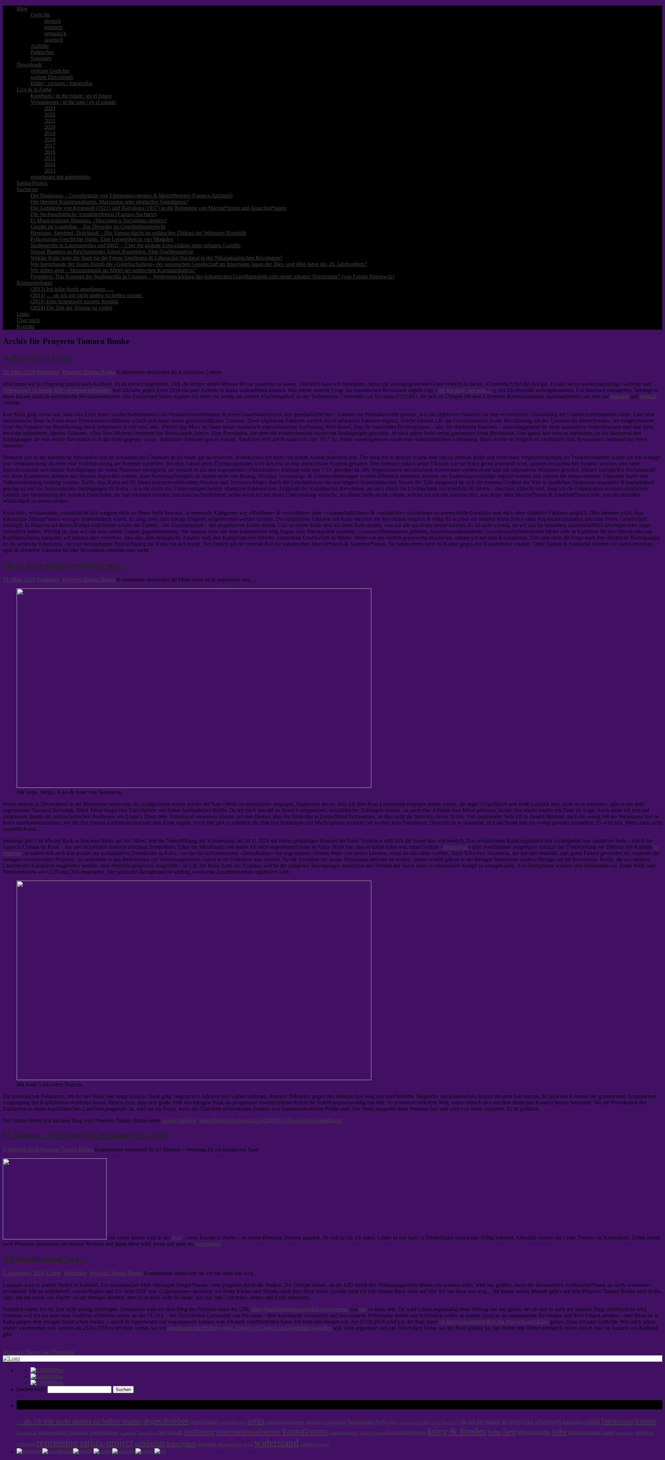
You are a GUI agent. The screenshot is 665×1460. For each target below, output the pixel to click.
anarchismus (204, 1422)
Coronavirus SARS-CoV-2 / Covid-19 (428, 1422)
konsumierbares (406, 1432)
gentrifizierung (103, 1432)
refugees (26, 1444)
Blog (22, 8)
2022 (49, 114)
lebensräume (533, 1432)
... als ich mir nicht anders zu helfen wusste (79, 1421)
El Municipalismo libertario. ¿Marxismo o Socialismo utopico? (98, 220)
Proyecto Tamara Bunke (88, 372)
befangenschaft (366, 1421)
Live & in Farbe (34, 89)
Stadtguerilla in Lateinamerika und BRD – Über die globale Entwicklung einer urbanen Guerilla (135, 245)
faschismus (617, 1421)
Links (23, 314)
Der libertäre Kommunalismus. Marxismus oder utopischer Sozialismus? (109, 202)
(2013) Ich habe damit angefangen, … (72, 289)
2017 (49, 146)
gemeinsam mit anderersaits (60, 177)
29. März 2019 (19, 372)
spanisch (53, 40)
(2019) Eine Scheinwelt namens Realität (74, 301)
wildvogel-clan (314, 1444)
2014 (49, 164)
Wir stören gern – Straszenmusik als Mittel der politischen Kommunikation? (112, 270)
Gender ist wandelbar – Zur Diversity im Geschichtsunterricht (97, 227)
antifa (256, 1421)
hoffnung (199, 1431)
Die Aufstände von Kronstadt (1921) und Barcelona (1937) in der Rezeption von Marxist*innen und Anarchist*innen (158, 208)
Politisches (42, 52)
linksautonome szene (591, 1432)
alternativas (455, 847)
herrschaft (170, 1432)
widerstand (276, 1442)
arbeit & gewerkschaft (325, 1422)
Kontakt (25, 326)
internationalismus (248, 1431)
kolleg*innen (372, 1433)
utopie (248, 1444)
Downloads (29, 65)
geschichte (128, 1433)
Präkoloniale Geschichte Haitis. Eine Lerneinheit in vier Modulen (101, 239)
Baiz (177, 1237)
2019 (49, 133)
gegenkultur (78, 1433)
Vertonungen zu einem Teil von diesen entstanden (57, 390)
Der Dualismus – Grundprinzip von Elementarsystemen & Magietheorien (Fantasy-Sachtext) (131, 195)
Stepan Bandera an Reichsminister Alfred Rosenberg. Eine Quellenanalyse (111, 252)
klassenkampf (344, 1432)
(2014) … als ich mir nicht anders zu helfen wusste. (86, 295)
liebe (559, 1431)
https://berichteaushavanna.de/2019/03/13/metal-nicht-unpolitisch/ (270, 1120)
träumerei (206, 1444)
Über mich (28, 320)
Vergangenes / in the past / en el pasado (73, 102)
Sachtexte (27, 189)
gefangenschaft (52, 1432)
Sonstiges (40, 58)
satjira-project (106, 1442)
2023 (49, 108)
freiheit (645, 1421)
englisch (53, 27)
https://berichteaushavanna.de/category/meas (299, 1309)
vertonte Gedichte (49, 71)
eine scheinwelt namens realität (561, 1421)
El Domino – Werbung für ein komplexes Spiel (85, 1134)
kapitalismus (305, 1431)
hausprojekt (147, 1433)
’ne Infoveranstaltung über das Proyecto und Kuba (493, 1322)
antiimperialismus (285, 1422)
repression (57, 1442)
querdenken (624, 1433)
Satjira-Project (32, 183)
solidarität (149, 1443)
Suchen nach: (31, 1389)
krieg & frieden (457, 1431)
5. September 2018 (23, 1273)
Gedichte (40, 15)
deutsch (52, 21)
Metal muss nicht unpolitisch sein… (66, 564)
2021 (49, 121)
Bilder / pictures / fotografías (61, 83)
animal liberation (232, 1422)
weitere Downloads (51, 77)
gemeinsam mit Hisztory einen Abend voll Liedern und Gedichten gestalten (249, 1328)
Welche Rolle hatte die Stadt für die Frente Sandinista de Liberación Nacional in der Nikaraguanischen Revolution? (156, 258)
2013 (49, 170)
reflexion (644, 1432)
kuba (495, 1432)
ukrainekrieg (229, 1444)
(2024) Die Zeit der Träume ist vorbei (71, 308)
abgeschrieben (166, 1420)
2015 (49, 158)
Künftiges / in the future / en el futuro (71, 96)
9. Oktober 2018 (21, 1149)
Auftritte (39, 46)
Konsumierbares (34, 283)
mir (362, 1309)
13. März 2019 (19, 579)
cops (392, 1422)
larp (509, 1431)
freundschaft (27, 1433)
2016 (49, 152)
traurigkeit (181, 1443)
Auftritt (53, 1273)
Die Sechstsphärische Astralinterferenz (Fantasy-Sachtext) (93, 214)
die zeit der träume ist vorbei (491, 1422)
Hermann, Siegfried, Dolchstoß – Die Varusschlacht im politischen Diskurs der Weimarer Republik (138, 233)
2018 (49, 139)
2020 (49, 127)
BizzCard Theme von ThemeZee (39, 1352)
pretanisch (55, 33)
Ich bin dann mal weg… (464, 390)
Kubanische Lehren (38, 357)
